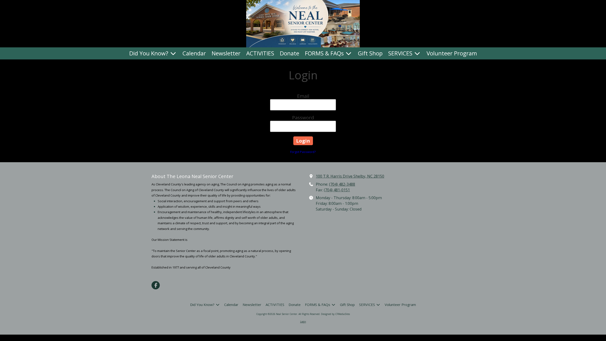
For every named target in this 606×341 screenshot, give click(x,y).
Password (303, 117)
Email (303, 96)
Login (303, 321)
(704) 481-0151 (337, 190)
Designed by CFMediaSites (335, 314)
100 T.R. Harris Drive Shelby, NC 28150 (350, 176)
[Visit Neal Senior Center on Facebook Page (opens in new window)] (156, 285)
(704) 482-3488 (342, 184)
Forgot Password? (303, 152)
